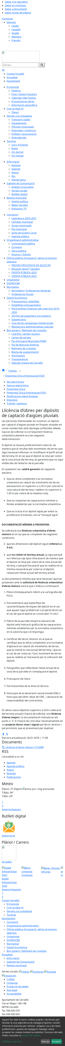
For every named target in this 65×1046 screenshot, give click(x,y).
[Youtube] (50, 971)
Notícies (11, 773)
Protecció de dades (18, 986)
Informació (13, 958)
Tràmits (12, 371)
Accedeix (7, 862)
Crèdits (11, 979)
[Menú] (3, 70)
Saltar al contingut (15, 5)
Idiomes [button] (11, 22)
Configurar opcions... (12, 1041)
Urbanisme (13, 936)
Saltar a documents (16, 9)
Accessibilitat (14, 993)
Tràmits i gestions (17, 403)
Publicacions (14, 777)
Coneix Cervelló (10, 900)
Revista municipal (17, 965)
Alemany (16, 36)
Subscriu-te (8, 835)
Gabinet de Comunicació (21, 961)
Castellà (15, 29)
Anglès (15, 33)
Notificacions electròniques (22, 396)
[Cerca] (42, 65)
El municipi (13, 904)
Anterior (6, 809)
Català (15, 26)
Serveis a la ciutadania (19, 911)
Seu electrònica (15, 381)
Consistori (12, 922)
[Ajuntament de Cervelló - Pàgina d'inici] (21, 56)
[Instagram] (9, 975)
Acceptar (56, 1041)
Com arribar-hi (15, 907)
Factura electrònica (18, 385)
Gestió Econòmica (17, 947)
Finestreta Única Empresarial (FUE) (25, 375)
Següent (16, 809)
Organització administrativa (23, 925)
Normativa (13, 943)
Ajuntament (8, 918)
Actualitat (7, 954)
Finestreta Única (16, 389)
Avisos (10, 770)
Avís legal (12, 990)
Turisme (11, 915)
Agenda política (15, 766)
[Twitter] (24, 971)
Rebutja (45, 1041)
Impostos (12, 400)
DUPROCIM (13, 940)
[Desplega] (20, 371)
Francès (15, 40)
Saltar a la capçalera (16, 1)
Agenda (11, 762)
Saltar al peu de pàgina (18, 12)
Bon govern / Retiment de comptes (27, 951)
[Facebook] (37, 971)
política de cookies (31, 1035)
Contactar (7, 18)
